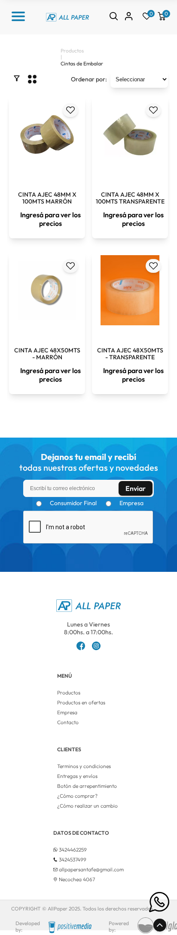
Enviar (135, 488)
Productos (68, 692)
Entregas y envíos (77, 776)
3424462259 (73, 849)
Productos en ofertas (81, 702)
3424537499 (72, 859)
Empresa (131, 503)
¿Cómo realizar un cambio (87, 805)
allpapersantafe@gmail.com (91, 869)
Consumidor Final (73, 503)
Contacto (68, 722)
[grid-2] (32, 79)
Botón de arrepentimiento (87, 786)
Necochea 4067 (77, 879)
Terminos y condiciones (84, 766)
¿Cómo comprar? (77, 796)
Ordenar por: (89, 79)
